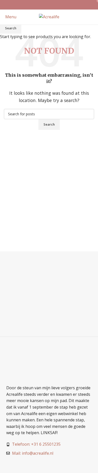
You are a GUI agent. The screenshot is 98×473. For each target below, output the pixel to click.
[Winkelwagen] (93, 17)
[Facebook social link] (42, 5)
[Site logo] (49, 16)
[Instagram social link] (49, 5)
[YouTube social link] (55, 5)
